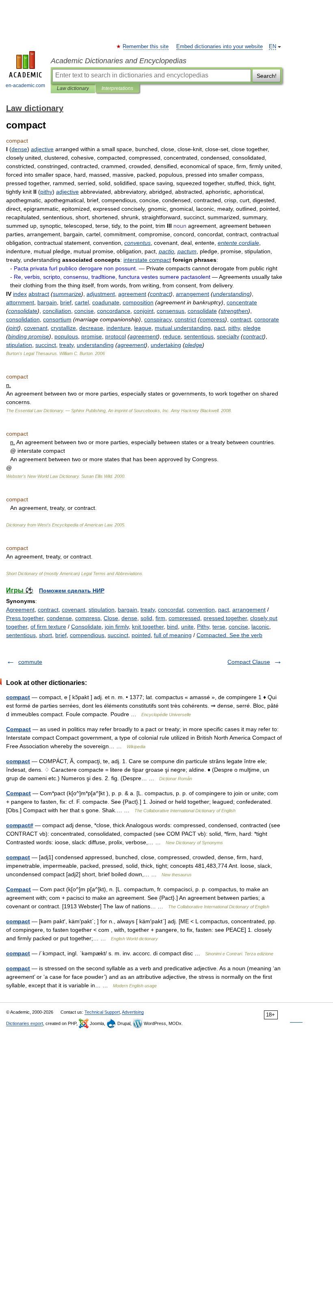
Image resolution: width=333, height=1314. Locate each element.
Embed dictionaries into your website (219, 46)
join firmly (117, 626)
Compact (18, 729)
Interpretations (117, 88)
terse (218, 626)
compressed (184, 618)
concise (238, 626)
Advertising (133, 1012)
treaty (148, 609)
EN (272, 46)
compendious (87, 635)
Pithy (203, 626)
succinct (118, 635)
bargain (127, 609)
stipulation (102, 609)
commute (30, 662)
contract (48, 609)
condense (59, 618)
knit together (148, 626)
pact (223, 609)
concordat (171, 609)
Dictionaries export (24, 1023)
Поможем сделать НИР (71, 590)
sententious (21, 635)
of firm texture (48, 626)
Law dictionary (73, 88)
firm (160, 618)
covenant (73, 609)
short (45, 635)
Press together (24, 618)
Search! (267, 76)
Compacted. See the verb (229, 635)
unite (187, 626)
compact (18, 697)
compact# (19, 825)
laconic (260, 626)
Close (111, 618)
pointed (141, 635)
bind (172, 626)
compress (87, 618)
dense (129, 618)
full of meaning (173, 635)
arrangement (249, 609)
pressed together (225, 618)
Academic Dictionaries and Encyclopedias (118, 61)
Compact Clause (248, 662)
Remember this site (146, 46)
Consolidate (86, 626)
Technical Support (102, 1012)
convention (201, 609)
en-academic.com (25, 85)
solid (146, 618)
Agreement (20, 609)
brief (61, 635)
